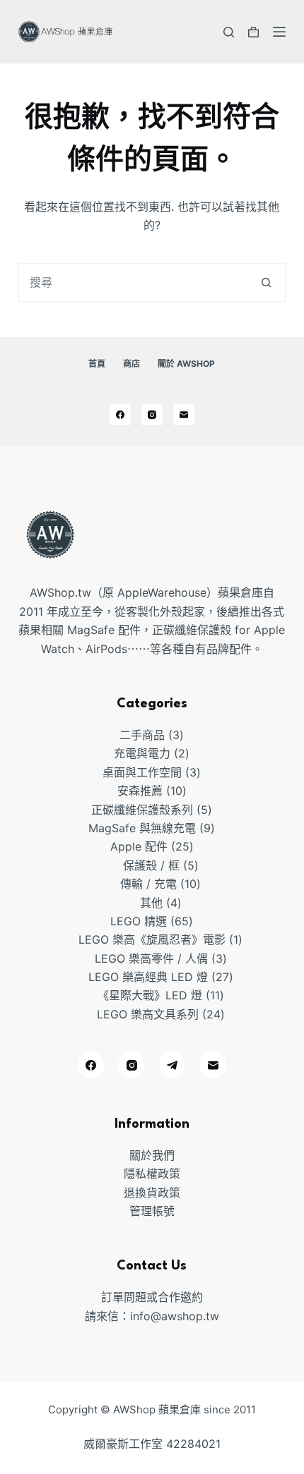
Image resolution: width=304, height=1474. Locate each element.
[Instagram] (152, 414)
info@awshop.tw (174, 1316)
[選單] (279, 31)
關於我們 (152, 1155)
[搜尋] (228, 32)
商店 (131, 363)
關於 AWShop (186, 363)
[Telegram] (172, 1065)
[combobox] (133, 282)
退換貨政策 (152, 1193)
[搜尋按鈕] (266, 282)
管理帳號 (152, 1211)
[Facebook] (120, 414)
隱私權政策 (152, 1174)
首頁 (96, 363)
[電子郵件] (183, 414)
